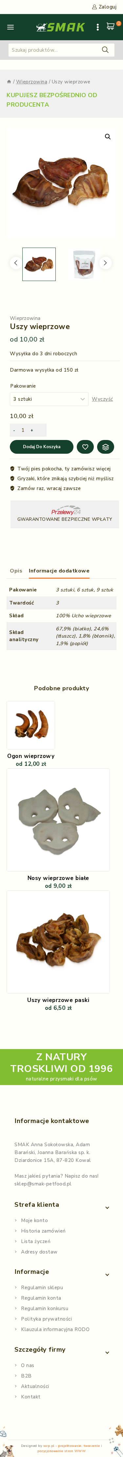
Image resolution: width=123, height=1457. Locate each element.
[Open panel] (10, 27)
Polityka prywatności (46, 1319)
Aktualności (35, 1386)
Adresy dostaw (39, 1252)
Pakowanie (23, 386)
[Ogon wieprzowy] (31, 725)
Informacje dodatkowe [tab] (59, 570)
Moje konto (34, 1220)
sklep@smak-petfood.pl (43, 1184)
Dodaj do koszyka (41, 447)
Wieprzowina (25, 318)
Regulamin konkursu (44, 1308)
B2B (26, 1376)
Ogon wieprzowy (30, 756)
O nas (27, 1365)
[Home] (9, 82)
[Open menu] (98, 27)
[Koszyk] (111, 27)
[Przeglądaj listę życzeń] (85, 447)
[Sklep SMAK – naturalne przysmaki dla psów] (60, 27)
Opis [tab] (16, 570)
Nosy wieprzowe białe (58, 878)
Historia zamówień (43, 1231)
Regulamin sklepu (42, 1287)
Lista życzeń (36, 1241)
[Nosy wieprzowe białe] (58, 820)
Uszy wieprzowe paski (58, 1000)
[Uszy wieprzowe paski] (58, 942)
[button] (108, 137)
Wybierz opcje (57, 900)
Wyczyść (102, 399)
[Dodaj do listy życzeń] (47, 710)
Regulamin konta (41, 1298)
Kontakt (31, 1397)
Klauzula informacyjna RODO (55, 1329)
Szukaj (105, 49)
